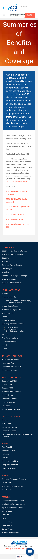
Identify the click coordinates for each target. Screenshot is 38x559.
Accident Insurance (9, 399)
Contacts (5, 515)
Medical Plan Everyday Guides (13, 504)
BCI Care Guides (12, 327)
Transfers (5, 272)
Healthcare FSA (8, 363)
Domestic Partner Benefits (12, 265)
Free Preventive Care (10, 338)
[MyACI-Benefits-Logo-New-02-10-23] (10, 5)
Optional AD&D (7, 388)
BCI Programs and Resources (13, 324)
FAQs (4, 518)
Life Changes (7, 269)
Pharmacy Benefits (9, 297)
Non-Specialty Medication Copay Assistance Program (18, 302)
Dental (4, 345)
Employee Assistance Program (14, 479)
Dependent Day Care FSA (11, 367)
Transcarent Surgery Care (11, 310)
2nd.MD (5, 317)
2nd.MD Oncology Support (12, 320)
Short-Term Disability (10, 461)
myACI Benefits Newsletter (12, 508)
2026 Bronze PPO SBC (14, 219)
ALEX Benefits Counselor (11, 283)
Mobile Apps (7, 511)
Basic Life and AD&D (10, 381)
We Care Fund (7, 490)
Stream (4, 420)
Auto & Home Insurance (11, 409)
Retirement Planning (9, 427)
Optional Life (7, 385)
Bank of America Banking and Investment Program (17, 435)
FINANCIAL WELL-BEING (11, 417)
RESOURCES (6, 497)
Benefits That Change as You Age (14, 276)
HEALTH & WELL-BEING (11, 290)
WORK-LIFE (6, 476)
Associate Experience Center (13, 501)
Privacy (8, 549)
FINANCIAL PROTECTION (11, 377)
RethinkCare (6, 483)
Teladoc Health (7, 313)
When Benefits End (9, 279)
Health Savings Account (11, 360)
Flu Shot (5, 335)
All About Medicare (9, 342)
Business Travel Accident (11, 392)
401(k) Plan (6, 424)
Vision (4, 349)
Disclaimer (16, 549)
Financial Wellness (9, 431)
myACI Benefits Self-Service (16, 182)
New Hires (6, 262)
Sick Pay (5, 458)
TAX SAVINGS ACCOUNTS (12, 356)
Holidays (5, 454)
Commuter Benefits (9, 370)
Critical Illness (7, 395)
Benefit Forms (7, 529)
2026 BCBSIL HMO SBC (15, 214)
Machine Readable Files (11, 532)
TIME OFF (5, 443)
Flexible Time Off (8, 451)
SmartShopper (11, 329)
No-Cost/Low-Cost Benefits (12, 254)
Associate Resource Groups (12, 486)
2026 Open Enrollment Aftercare (14, 251)
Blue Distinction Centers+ (15, 331)
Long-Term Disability (10, 465)
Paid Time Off (7, 447)
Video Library (7, 522)
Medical (5, 294)
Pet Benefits (6, 406)
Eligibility (5, 258)
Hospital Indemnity (9, 402)
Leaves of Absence (9, 468)
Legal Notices (7, 525)
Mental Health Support (10, 306)
